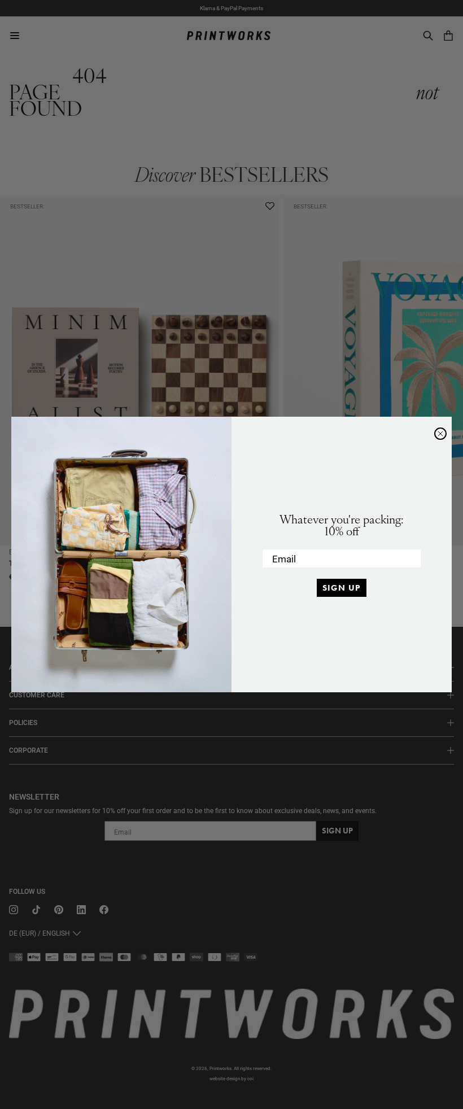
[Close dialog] (440, 433)
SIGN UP (341, 588)
